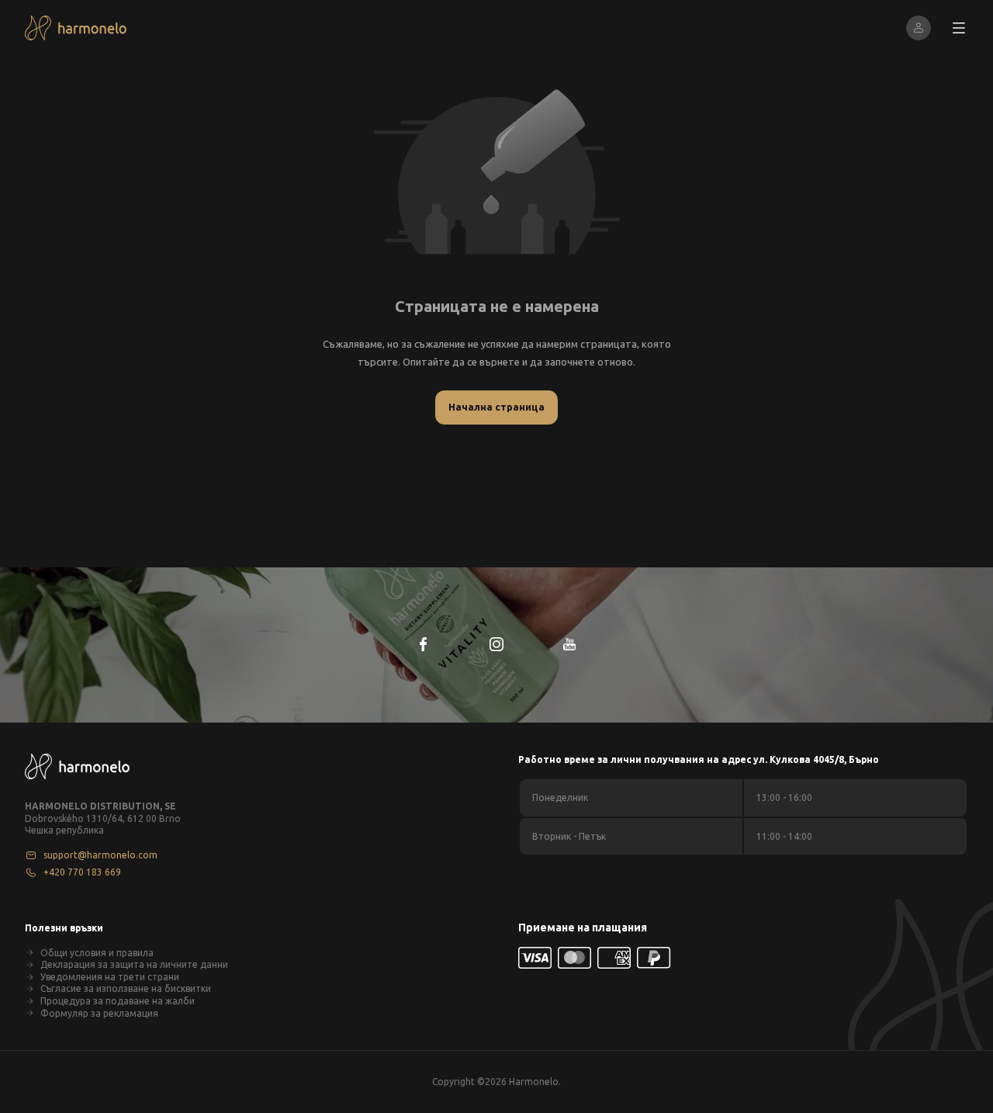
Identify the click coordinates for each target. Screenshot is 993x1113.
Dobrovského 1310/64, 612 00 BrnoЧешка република (103, 824)
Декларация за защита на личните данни (134, 964)
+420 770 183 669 (82, 872)
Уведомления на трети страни (109, 977)
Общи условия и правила (97, 953)
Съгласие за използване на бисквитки (125, 988)
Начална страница (496, 406)
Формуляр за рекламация (99, 1013)
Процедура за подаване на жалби (117, 1001)
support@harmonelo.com (100, 855)
